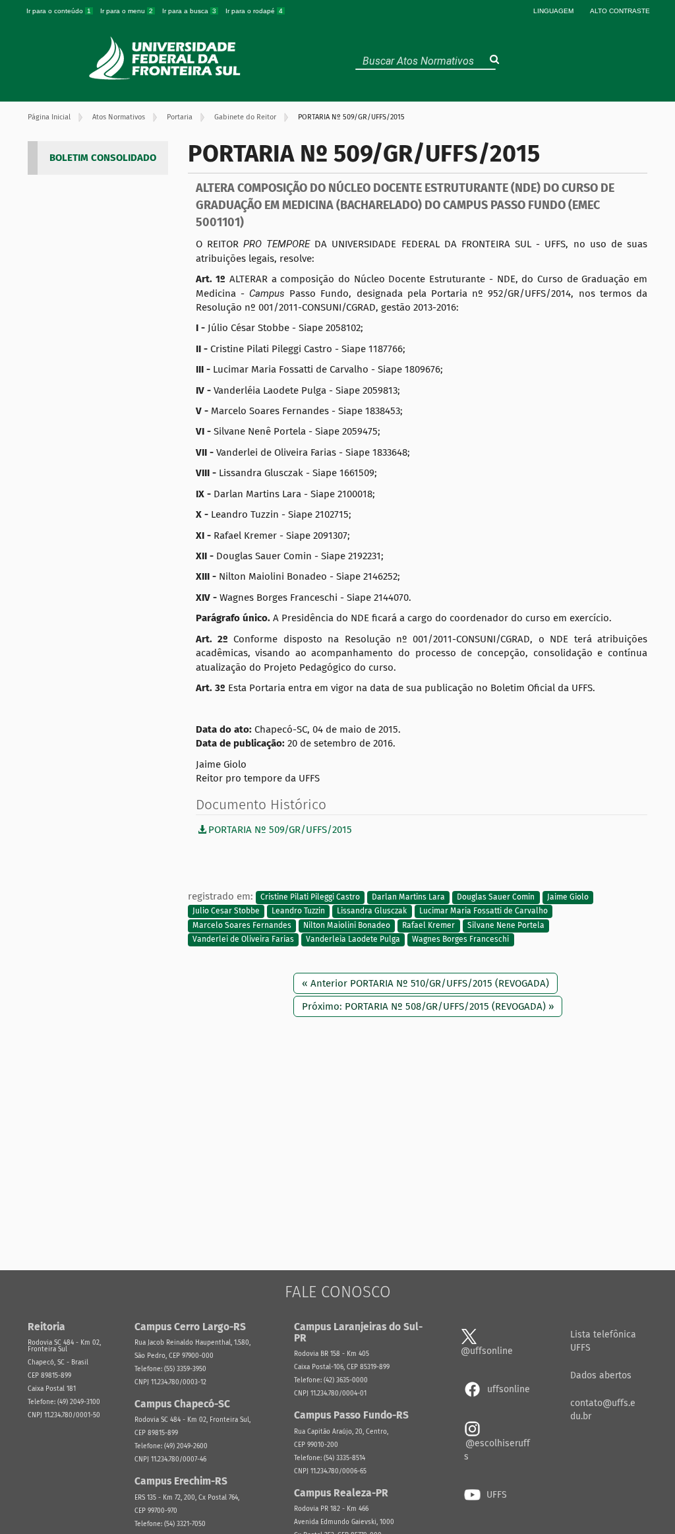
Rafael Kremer (428, 925)
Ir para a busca (189, 11)
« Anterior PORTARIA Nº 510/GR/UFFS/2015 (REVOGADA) (425, 983)
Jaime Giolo (568, 897)
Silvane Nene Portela (505, 925)
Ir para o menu (126, 11)
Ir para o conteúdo (58, 11)
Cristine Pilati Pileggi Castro (310, 897)
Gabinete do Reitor (245, 117)
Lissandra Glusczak (372, 911)
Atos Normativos (118, 117)
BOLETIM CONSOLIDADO (102, 158)
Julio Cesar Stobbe (226, 911)
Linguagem (553, 11)
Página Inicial (49, 117)
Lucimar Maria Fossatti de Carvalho (483, 911)
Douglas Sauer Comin (496, 897)
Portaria (179, 117)
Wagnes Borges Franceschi (460, 939)
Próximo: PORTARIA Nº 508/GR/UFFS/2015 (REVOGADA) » (428, 1006)
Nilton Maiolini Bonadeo (346, 925)
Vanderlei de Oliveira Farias (243, 939)
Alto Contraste (620, 11)
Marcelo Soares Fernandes (241, 925)
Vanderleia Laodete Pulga (353, 939)
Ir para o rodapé (254, 11)
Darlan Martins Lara (408, 897)
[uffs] (166, 58)
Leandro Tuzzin (298, 911)
